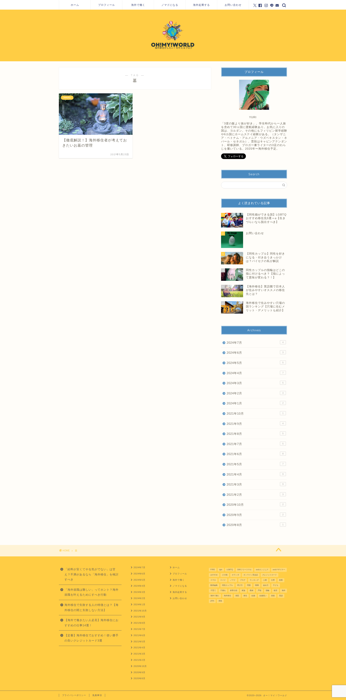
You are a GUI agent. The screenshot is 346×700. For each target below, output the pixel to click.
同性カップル (227, 585)
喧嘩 (257, 585)
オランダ (235, 575)
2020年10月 (255, 504)
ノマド (232, 580)
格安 (275, 590)
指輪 (267, 590)
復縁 (251, 590)
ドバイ (223, 580)
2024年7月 (255, 342)
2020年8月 (255, 525)
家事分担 (233, 590)
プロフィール (106, 4)
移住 (245, 596)
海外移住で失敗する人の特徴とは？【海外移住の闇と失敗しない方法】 (91, 607)
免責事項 (97, 695)
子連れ (223, 590)
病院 (237, 596)
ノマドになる (169, 4)
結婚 (253, 596)
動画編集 (214, 585)
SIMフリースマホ (244, 570)
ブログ (242, 580)
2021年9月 (255, 423)
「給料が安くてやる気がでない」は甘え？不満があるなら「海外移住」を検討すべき (91, 574)
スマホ (213, 580)
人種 (265, 580)
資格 (220, 601)
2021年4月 (255, 474)
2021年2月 (255, 494)
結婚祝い (263, 596)
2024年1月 (255, 403)
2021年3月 (255, 484)
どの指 (224, 575)
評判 (212, 601)
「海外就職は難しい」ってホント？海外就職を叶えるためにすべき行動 (91, 592)
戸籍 (259, 590)
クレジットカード (269, 575)
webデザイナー (279, 570)
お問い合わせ (233, 4)
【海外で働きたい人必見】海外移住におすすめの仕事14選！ (91, 623)
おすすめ (214, 575)
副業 (281, 580)
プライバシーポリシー (74, 695)
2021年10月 (255, 413)
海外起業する (201, 4)
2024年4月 (255, 373)
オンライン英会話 (250, 575)
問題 (249, 585)
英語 (281, 596)
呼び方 (240, 585)
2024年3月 (255, 383)
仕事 (273, 580)
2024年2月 (255, 393)
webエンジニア (262, 570)
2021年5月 (255, 464)
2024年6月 (255, 352)
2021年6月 (255, 454)
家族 (243, 590)
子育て (213, 590)
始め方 (266, 585)
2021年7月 (255, 444)
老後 (273, 596)
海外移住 (227, 596)
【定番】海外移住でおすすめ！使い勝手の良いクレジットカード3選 (91, 638)
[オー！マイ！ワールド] (172, 60)
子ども (275, 585)
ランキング (254, 580)
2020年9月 (255, 515)
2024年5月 (255, 363)
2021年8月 (255, 433)
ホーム (75, 4)
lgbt (220, 570)
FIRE (212, 570)
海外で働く (138, 4)
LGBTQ (230, 570)
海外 (283, 590)
